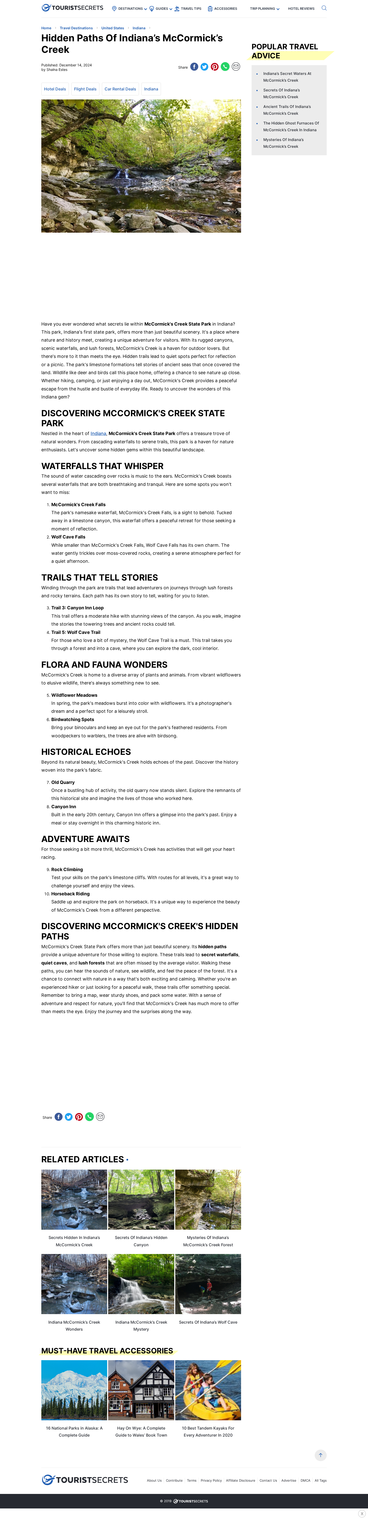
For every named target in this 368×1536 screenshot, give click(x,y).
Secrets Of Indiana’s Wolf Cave (208, 1322)
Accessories (225, 9)
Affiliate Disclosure (240, 1480)
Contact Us (268, 1480)
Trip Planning (262, 9)
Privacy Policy (211, 1480)
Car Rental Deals (120, 88)
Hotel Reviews (301, 9)
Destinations (130, 9)
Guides (162, 9)
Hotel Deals (55, 88)
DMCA (305, 1480)
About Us (154, 1480)
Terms (192, 1480)
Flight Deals (85, 88)
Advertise (288, 1480)
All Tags (321, 1480)
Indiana (151, 88)
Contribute (174, 1480)
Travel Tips (191, 9)
